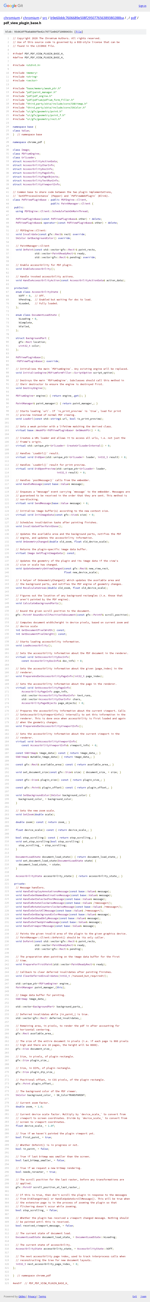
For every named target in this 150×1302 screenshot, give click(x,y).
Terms (42, 1296)
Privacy (32, 1296)
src (44, 18)
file (79, 31)
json (143, 1296)
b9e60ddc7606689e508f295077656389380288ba (87, 18)
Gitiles (22, 1296)
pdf (133, 18)
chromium (12, 18)
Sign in (142, 5)
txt (134, 1296)
